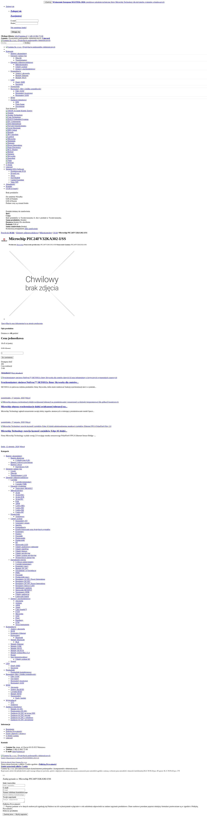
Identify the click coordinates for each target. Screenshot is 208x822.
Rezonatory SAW (22, 95)
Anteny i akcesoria (22, 73)
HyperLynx (15, 173)
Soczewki (19, 84)
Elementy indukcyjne (14, 469)
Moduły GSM (16, 646)
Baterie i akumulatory (14, 456)
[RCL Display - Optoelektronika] (12, 150)
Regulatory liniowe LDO (25, 586)
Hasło (13, 23)
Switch (13, 661)
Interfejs (18, 525)
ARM (17, 503)
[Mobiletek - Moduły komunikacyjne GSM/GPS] (10, 141)
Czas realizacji (6, 366)
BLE (17, 642)
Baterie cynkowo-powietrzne (22, 462)
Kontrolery (19, 532)
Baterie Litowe (16, 465)
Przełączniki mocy (22, 577)
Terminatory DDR (22, 592)
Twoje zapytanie (9, 797)
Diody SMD (20, 82)
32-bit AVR (19, 497)
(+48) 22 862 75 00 (35, 36)
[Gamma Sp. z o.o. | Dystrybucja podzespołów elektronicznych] (25, 40)
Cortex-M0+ (20, 506)
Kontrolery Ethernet (18, 633)
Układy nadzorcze (22, 594)
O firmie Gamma (12, 736)
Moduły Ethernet (21, 75)
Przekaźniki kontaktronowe (21, 672)
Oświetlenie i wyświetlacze (25, 571)
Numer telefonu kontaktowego (15, 792)
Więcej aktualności (17, 373)
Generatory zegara (22, 523)
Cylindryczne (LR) (22, 460)
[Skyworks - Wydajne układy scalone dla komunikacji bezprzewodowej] (10, 156)
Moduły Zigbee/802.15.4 (20, 653)
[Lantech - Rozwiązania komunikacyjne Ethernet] (10, 137)
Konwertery (15, 635)
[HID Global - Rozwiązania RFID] (11, 130)
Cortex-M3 (19, 508)
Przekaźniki (10, 670)
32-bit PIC (19, 499)
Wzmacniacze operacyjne (25, 558)
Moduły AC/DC (17, 709)
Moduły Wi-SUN (17, 651)
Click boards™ (21, 609)
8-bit (17, 501)
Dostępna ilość (6, 362)
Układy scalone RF (22, 659)
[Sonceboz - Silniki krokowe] (10, 158)
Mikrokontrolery (21, 65)
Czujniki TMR (21, 484)
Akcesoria (19, 601)
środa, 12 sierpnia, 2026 (10, 447)
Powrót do (7, 233)
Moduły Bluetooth (18, 640)
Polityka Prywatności (14, 731)
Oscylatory (15, 679)
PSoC (17, 618)
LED (8, 663)
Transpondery (16, 696)
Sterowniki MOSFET (23, 590)
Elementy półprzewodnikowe (27, 233)
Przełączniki (15, 514)
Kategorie (9, 51)
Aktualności (10, 184)
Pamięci (18, 534)
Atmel (17, 607)
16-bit (55, 233)
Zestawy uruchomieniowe (25, 69)
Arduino (18, 603)
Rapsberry (19, 620)
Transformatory (21, 60)
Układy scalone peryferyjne (25, 555)
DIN (17, 102)
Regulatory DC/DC (22, 581)
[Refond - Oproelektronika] (9, 152)
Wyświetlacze (11, 700)
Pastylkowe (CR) (22, 467)
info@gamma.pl (21, 36)
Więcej (27, 398)
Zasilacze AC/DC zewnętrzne (22, 720)
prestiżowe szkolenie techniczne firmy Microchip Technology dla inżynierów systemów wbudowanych (108, 2)
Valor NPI (14, 182)
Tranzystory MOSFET (24, 488)
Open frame (19, 104)
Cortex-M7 (19, 512)
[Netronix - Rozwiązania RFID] (10, 143)
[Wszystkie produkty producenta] (4, 240)
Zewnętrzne (19, 106)
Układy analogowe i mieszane (26, 547)
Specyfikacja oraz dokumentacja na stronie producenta (22, 323)
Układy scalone (21, 67)
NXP (17, 616)
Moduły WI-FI (16, 648)
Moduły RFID (16, 694)
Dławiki (18, 58)
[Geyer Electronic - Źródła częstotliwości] (13, 128)
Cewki (13, 471)
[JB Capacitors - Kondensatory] (12, 134)
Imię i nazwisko (9, 783)
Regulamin (10, 729)
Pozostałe (19, 536)
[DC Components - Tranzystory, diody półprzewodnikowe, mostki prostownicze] (13, 121)
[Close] (4, 775)
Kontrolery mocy (21, 566)
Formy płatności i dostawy (16, 734)
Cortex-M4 (19, 510)
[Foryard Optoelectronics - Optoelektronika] (16, 126)
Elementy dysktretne (18, 486)
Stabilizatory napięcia (23, 588)
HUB (13, 631)
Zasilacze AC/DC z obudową (22, 718)
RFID (8, 685)
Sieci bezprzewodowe (19, 657)
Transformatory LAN (19, 475)
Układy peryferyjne (22, 553)
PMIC (17, 573)
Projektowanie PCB (18, 171)
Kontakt (9, 186)
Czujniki (14, 480)
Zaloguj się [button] (10, 6)
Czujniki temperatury (23, 482)
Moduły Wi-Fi (20, 78)
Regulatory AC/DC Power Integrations (30, 579)
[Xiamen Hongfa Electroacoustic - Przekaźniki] (9, 132)
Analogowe (19, 516)
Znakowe (14, 705)
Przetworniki (20, 538)
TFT (12, 702)
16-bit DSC (19, 495)
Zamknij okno (8, 814)
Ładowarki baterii (22, 596)
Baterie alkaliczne (17, 458)
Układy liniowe (21, 551)
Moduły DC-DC (21, 568)
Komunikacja (20, 527)
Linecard (9, 167)
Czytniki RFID (16, 692)
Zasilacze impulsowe (14, 707)
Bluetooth (19, 638)
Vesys (13, 176)
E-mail (13, 21)
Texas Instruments (22, 625)
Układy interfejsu (22, 549)
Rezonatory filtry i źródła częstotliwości (21, 674)
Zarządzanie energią (18, 560)
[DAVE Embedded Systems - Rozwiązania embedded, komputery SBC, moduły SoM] (17, 119)
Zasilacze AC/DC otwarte (20, 715)
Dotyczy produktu (10, 811)
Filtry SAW (19, 91)
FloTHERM (15, 178)
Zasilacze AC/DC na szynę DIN (23, 713)
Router (13, 655)
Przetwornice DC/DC (19, 711)
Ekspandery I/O (21, 521)
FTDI (17, 612)
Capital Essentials (17, 180)
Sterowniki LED (21, 545)
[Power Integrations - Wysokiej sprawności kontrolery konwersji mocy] (14, 145)
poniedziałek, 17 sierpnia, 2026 (13, 398)
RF (16, 542)
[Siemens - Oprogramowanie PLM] (10, 154)
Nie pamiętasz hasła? (18, 28)
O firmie (9, 165)
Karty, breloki (20, 698)
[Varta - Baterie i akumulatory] (9, 160)
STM (17, 622)
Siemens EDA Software (15, 169)
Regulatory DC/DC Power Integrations (30, 583)
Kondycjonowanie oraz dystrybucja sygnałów (32, 529)
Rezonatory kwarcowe (24, 93)
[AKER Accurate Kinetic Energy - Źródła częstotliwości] (19, 111)
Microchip (19, 614)
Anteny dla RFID (17, 689)
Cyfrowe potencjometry (24, 562)
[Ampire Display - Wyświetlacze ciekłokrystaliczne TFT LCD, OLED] (9, 113)
